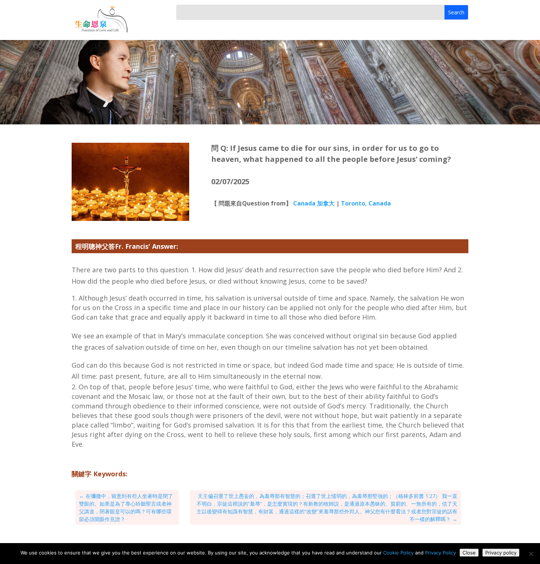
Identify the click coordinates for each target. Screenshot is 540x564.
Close (469, 553)
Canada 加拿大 (314, 203)
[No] (530, 553)
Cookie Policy (398, 553)
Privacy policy (500, 553)
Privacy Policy (440, 553)
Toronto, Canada (366, 203)
